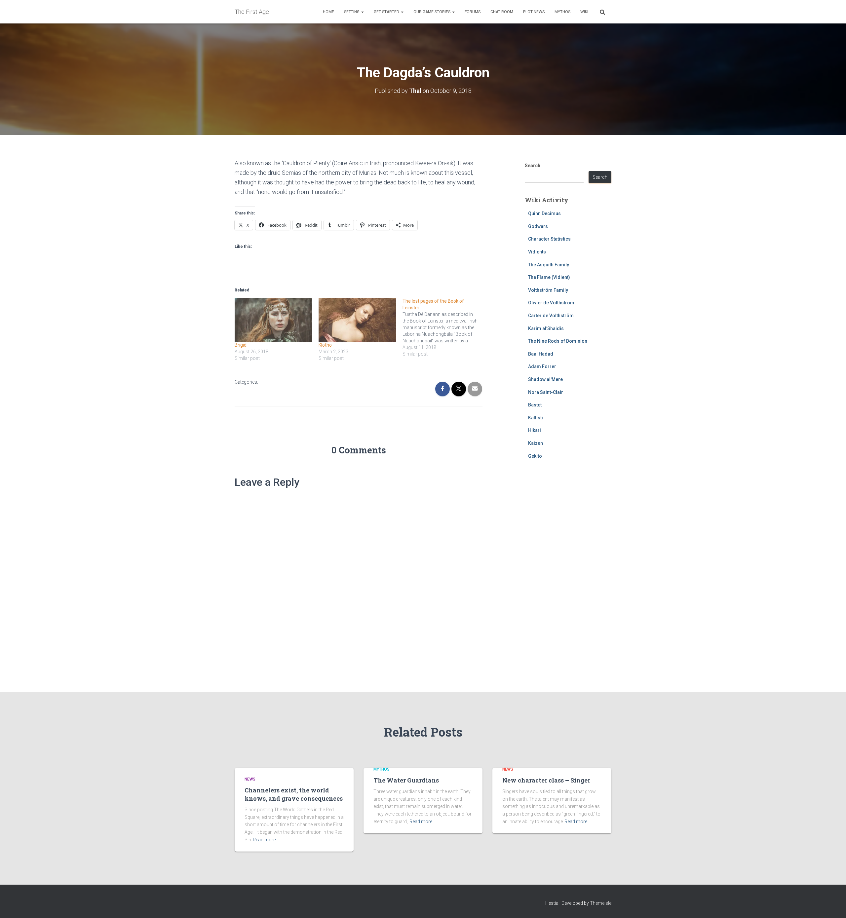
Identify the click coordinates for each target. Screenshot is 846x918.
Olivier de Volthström (551, 302)
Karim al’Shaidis (546, 328)
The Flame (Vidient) (549, 277)
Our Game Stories (432, 12)
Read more (264, 839)
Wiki (584, 12)
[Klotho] (357, 320)
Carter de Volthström (551, 315)
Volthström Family (548, 290)
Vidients (537, 251)
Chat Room (501, 12)
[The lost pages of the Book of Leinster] (444, 327)
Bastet (535, 404)
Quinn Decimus (544, 213)
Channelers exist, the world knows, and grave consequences (294, 794)
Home (328, 12)
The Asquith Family (548, 264)
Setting (352, 12)
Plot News (534, 12)
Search (532, 165)
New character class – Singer (546, 780)
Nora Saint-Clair (545, 392)
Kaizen (535, 443)
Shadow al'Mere (545, 379)
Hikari (534, 430)
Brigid (241, 345)
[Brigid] (273, 320)
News (250, 779)
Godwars (538, 226)
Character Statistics (549, 239)
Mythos (562, 12)
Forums (473, 12)
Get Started (387, 12)
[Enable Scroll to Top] (833, 905)
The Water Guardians (406, 780)
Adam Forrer (542, 366)
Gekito (535, 456)
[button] (362, 12)
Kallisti (535, 417)
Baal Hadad (540, 354)
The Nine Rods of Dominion (557, 341)
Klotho (325, 345)
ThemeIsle (600, 903)
